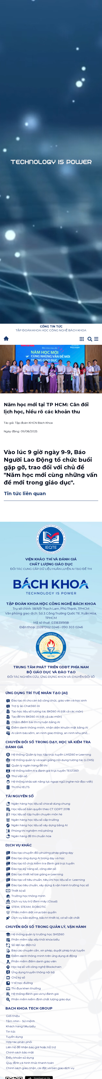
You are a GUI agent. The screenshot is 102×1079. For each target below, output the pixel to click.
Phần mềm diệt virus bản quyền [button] (33, 912)
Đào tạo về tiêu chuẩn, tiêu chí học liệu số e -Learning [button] (48, 879)
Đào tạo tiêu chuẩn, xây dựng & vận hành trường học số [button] (50, 885)
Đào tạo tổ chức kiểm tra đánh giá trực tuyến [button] (42, 863)
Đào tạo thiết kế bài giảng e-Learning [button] (37, 874)
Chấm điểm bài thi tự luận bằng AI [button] (35, 722)
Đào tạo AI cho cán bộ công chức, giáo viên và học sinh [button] (49, 700)
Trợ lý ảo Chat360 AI (25, 706)
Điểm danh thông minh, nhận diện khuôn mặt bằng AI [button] (49, 727)
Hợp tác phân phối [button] (19, 1042)
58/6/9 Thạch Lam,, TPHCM (60, 608)
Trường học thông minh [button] (28, 896)
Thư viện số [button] (19, 776)
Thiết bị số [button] (18, 890)
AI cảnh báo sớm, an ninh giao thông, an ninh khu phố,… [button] (50, 733)
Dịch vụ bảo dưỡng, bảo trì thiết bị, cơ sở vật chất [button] (45, 917)
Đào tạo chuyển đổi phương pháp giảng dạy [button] (42, 852)
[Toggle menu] (96, 339)
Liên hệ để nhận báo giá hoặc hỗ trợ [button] (31, 1047)
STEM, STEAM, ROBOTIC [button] (28, 906)
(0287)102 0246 (48, 627)
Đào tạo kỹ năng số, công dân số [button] (33, 869)
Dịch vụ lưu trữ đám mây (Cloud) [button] (34, 901)
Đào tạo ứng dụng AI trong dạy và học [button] (38, 858)
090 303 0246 (72, 627)
